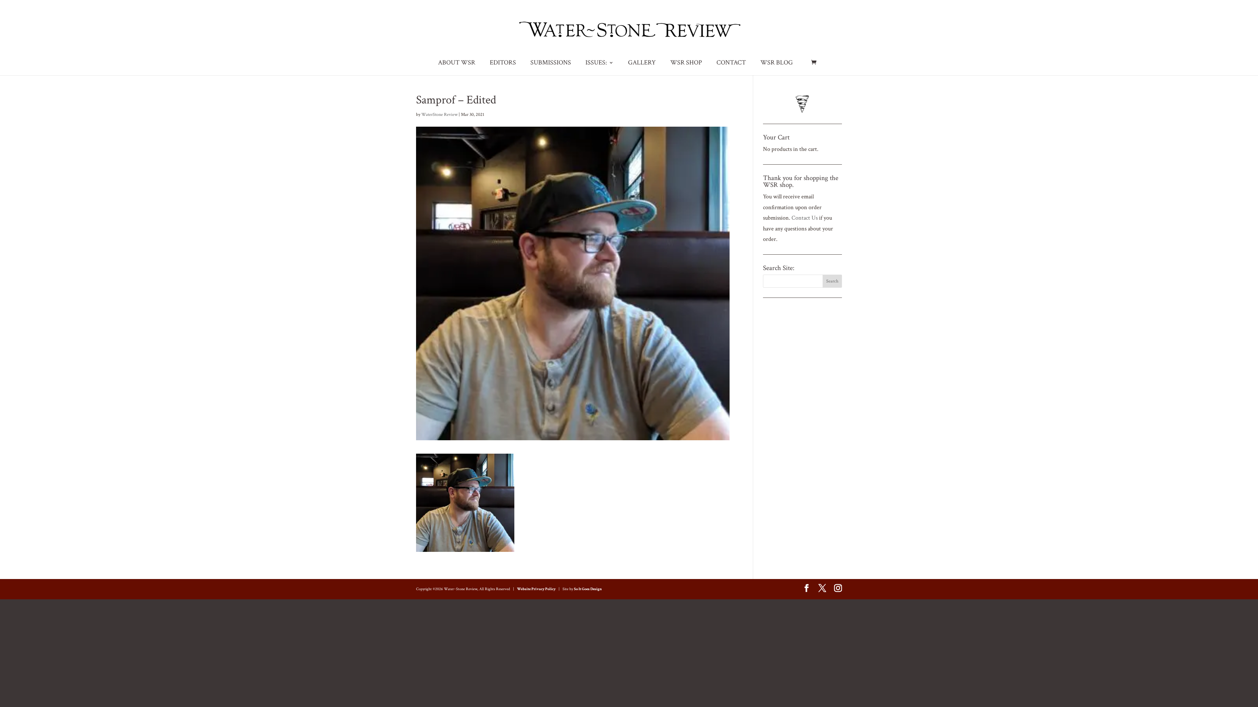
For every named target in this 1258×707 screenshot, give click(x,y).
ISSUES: (596, 63)
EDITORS (503, 63)
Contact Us (804, 218)
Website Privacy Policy (536, 589)
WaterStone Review (439, 115)
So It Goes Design (588, 589)
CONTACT (731, 63)
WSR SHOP (686, 63)
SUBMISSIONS (550, 63)
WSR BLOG (776, 63)
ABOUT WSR (456, 63)
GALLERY (642, 63)
